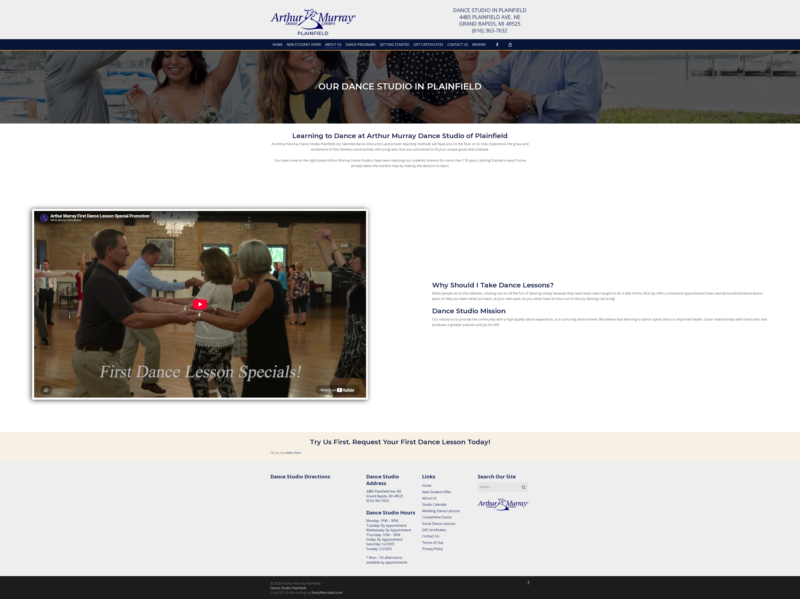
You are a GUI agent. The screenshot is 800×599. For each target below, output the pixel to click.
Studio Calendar (434, 504)
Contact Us (430, 536)
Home (426, 485)
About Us (429, 498)
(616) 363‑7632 (489, 30)
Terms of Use (432, 542)
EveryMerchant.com (326, 592)
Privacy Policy (432, 549)
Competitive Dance (436, 517)
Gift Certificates (434, 530)
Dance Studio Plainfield (288, 588)
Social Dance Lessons (438, 523)
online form (293, 453)
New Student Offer (436, 492)
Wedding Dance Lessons (441, 511)
